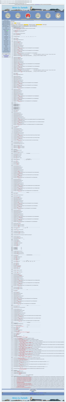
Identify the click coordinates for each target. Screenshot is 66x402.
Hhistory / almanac (6, 44)
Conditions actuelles (6, 20)
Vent (6, 35)
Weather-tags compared (14, 24)
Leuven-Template (31, 392)
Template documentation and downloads (6, 55)
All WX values (44, 24)
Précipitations (6, 31)
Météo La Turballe (59, 11)
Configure (6, 39)
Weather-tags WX (20, 24)
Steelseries (6, 45)
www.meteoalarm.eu (37, 4)
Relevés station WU (5, 25)
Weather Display (41, 392)
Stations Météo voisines (6, 29)
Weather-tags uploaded (32, 24)
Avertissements (6, 34)
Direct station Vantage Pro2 (6, 21)
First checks (12, 21)
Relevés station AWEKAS (6, 26)
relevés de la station (6, 50)
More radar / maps (6, 40)
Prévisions (5, 30)
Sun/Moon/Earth (6, 36)
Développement (6, 49)
